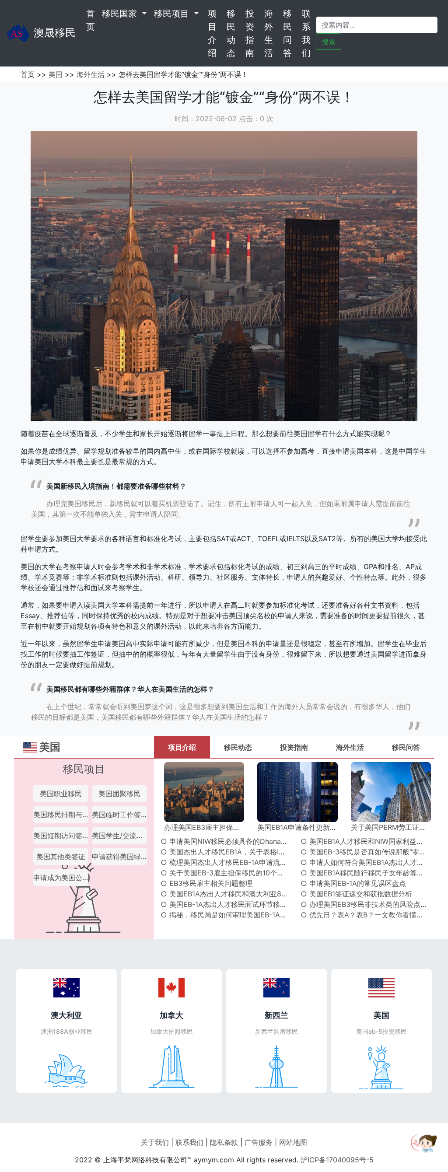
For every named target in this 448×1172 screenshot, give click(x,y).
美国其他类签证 (60, 856)
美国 (56, 74)
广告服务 (259, 1142)
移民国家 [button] (121, 13)
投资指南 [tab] (294, 747)
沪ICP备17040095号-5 (337, 1159)
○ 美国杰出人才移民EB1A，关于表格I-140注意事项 (241, 851)
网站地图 (293, 1142)
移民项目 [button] (173, 13)
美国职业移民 (61, 793)
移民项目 (84, 769)
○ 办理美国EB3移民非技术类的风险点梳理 (367, 904)
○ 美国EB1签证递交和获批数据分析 (356, 893)
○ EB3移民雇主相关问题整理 (206, 883)
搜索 (329, 41)
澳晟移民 (55, 32)
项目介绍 (212, 33)
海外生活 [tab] (350, 747)
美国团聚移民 (119, 793)
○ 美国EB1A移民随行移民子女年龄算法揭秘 (369, 872)
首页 (92, 20)
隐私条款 (224, 1142)
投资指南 (249, 33)
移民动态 (231, 33)
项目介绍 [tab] (182, 747)
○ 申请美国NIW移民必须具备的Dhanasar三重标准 (240, 841)
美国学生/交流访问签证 (128, 835)
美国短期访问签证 (61, 835)
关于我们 (155, 1142)
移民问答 (287, 33)
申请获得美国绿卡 (120, 856)
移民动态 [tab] (238, 747)
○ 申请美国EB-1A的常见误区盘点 (353, 883)
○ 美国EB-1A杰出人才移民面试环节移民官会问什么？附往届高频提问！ (273, 904)
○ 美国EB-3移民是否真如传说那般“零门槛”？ (372, 851)
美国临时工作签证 (120, 814)
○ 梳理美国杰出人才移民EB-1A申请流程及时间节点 (241, 862)
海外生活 (268, 33)
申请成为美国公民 (61, 877)
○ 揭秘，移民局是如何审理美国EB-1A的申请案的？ (241, 914)
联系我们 (306, 33)
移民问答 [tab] (406, 747)
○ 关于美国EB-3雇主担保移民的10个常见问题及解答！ (247, 872)
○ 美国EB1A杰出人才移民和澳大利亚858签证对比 (239, 893)
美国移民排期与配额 (64, 814)
